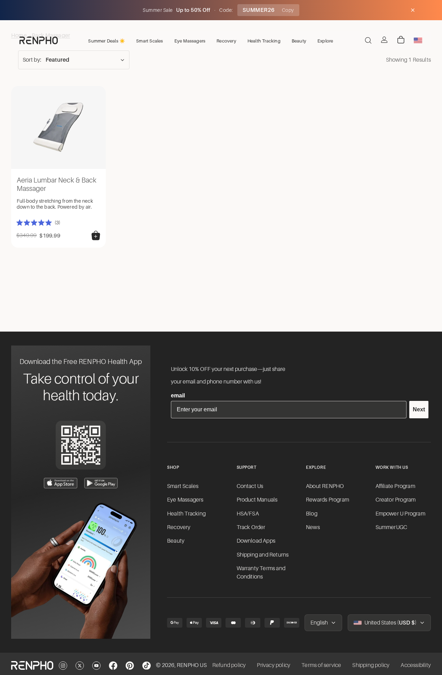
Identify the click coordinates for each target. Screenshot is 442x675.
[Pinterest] (130, 665)
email (178, 395)
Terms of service (321, 665)
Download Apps (256, 541)
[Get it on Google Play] (101, 483)
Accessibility (416, 665)
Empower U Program (400, 514)
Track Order (251, 527)
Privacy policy (273, 665)
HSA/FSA (248, 514)
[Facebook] (113, 665)
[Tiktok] (146, 665)
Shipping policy (370, 665)
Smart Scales (182, 486)
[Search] (368, 40)
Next (419, 409)
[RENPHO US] (38, 40)
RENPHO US (192, 665)
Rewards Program (327, 500)
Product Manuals (257, 500)
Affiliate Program (395, 486)
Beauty (175, 541)
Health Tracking (186, 514)
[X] (80, 665)
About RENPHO (325, 486)
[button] (73, 60)
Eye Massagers (185, 500)
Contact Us (250, 486)
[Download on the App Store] (60, 483)
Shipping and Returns (263, 555)
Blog (311, 514)
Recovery (179, 527)
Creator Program (396, 500)
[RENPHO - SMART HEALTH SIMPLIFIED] (32, 665)
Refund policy (229, 665)
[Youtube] (96, 665)
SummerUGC (392, 527)
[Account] (384, 39)
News (313, 527)
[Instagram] (63, 665)
